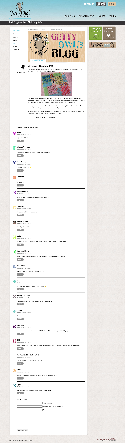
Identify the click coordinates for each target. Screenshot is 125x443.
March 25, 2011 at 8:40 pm (24, 268)
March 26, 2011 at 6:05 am (24, 387)
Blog (14, 43)
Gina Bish (20, 325)
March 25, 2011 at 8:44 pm (24, 283)
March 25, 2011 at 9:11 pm (24, 327)
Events (101, 16)
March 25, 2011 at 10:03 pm (24, 357)
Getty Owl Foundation (20, 11)
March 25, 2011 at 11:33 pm (24, 372)
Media (112, 16)
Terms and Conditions (23, 440)
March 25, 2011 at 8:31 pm (24, 223)
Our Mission (16, 33)
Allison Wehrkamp (23, 147)
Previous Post (40, 118)
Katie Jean (51, 71)
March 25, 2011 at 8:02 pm (24, 134)
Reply (20, 141)
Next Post (52, 118)
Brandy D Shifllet (23, 221)
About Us (69, 16)
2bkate (19, 310)
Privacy (30, 440)
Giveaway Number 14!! (40, 66)
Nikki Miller (21, 266)
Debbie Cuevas (22, 191)
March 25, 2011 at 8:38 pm (24, 253)
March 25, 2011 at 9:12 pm (24, 342)
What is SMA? (86, 16)
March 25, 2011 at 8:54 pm (24, 312)
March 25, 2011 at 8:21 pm (24, 194)
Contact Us (16, 49)
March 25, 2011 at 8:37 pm (24, 238)
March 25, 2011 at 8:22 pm (24, 208)
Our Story (15, 40)
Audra (19, 236)
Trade (10, 440)
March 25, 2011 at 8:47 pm (24, 298)
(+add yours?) (35, 127)
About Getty (16, 37)
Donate (15, 46)
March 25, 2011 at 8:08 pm (24, 164)
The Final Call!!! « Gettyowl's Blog (29, 355)
